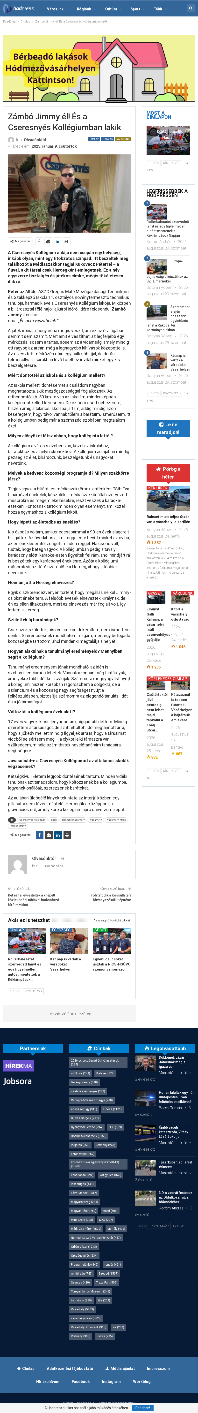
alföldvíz (80, 1073)
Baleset (105, 1073)
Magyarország (84, 1202)
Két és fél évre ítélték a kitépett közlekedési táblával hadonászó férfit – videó (33, 900)
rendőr (113, 1264)
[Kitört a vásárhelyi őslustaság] (180, 597)
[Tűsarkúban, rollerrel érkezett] (145, 1168)
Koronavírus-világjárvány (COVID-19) (95, 1164)
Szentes (80, 1282)
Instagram (111, 1381)
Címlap (94, 139)
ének (54, 820)
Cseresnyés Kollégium (32, 820)
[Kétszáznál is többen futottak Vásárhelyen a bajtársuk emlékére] (180, 683)
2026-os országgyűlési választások (95, 1062)
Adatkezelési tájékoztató (70, 1368)
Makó (110, 1211)
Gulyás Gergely (85, 1118)
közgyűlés (110, 1175)
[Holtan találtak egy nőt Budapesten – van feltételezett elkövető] (145, 1098)
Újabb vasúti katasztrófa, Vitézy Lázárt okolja (173, 1132)
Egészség (61, 930)
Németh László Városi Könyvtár (96, 1237)
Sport (135, 9)
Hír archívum (47, 1381)
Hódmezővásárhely (73, 820)
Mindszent (82, 1220)
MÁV (106, 1220)
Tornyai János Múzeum (90, 1291)
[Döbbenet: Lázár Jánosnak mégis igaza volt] (145, 1063)
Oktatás (108, 139)
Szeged (108, 1273)
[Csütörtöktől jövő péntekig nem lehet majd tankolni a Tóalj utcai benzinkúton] (156, 683)
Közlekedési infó (165, 678)
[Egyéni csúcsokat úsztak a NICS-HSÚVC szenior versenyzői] (112, 941)
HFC (115, 1127)
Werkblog (142, 1381)
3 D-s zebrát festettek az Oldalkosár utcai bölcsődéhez (175, 1197)
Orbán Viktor (84, 1246)
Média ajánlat (123, 1368)
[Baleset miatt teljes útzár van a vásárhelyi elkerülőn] (168, 498)
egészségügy (84, 1109)
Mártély (116, 1229)
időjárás (80, 1145)
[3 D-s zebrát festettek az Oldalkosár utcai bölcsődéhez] (145, 1198)
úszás (105, 1336)
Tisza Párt (106, 1282)
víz (118, 1327)
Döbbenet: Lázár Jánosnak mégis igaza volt (172, 1062)
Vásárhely (96, 820)
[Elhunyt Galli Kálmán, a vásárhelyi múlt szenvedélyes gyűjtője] (156, 597)
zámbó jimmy (18, 826)
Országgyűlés (84, 1255)
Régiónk (84, 9)
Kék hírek (157, 488)
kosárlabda (82, 1175)
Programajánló (84, 1264)
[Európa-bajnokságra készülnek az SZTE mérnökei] (157, 266)
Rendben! (142, 1408)
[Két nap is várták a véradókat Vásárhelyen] (69, 941)
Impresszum (158, 1368)
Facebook (81, 1381)
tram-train (81, 1300)
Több (158, 9)
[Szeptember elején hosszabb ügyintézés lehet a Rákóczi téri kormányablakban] (157, 312)
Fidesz (112, 1109)
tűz (104, 1300)
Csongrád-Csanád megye (92, 1100)
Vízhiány (80, 1336)
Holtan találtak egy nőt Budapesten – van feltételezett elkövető (176, 1097)
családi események (88, 1091)
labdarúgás (82, 1184)
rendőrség (81, 1273)
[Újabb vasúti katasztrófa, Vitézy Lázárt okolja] (145, 1133)
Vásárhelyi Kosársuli (88, 1327)
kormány (105, 1145)
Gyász (154, 593)
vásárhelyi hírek (116, 820)
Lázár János (84, 1193)
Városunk (55, 9)
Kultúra (111, 9)
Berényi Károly (84, 1082)
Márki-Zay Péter (86, 1229)
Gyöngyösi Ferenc (87, 1127)
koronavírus (82, 1154)
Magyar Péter (83, 1211)
